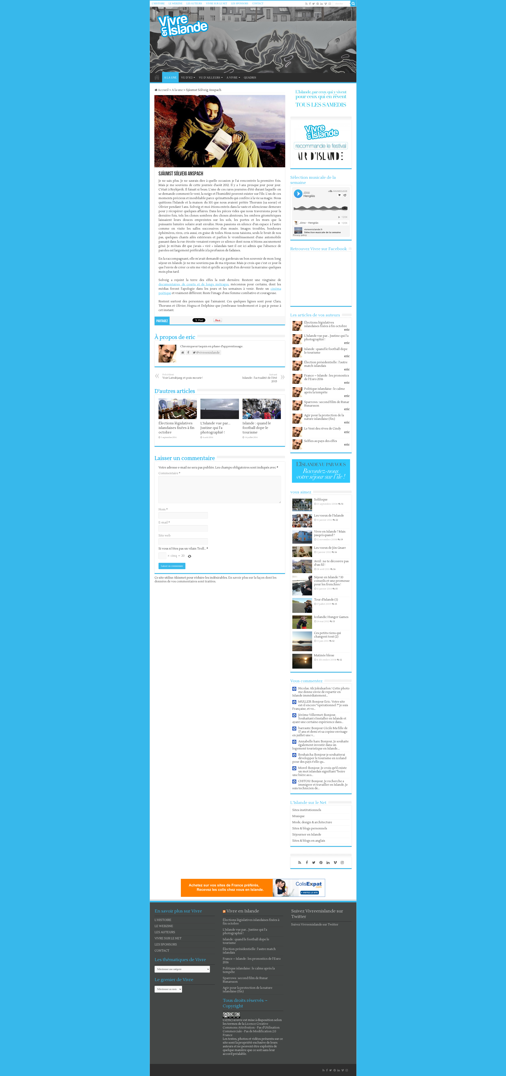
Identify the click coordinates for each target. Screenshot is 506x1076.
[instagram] (329, 3)
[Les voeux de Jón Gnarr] (302, 551)
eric (347, 330)
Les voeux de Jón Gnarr (330, 548)
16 (336, 552)
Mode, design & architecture (312, 822)
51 (342, 504)
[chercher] (353, 4)
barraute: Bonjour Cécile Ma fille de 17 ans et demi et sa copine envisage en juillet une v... (319, 731)
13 (334, 621)
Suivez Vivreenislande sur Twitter (314, 924)
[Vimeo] (325, 3)
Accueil (163, 90)
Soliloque (321, 500)
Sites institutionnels (306, 810)
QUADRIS (250, 77)
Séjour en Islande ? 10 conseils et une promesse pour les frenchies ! (332, 580)
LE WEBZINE (175, 3)
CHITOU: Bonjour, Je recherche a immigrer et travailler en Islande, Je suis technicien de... (320, 784)
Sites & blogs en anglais (308, 841)
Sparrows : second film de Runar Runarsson (326, 404)
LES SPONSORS (239, 3)
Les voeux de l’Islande (329, 516)
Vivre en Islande (243, 911)
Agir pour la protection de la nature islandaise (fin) (324, 417)
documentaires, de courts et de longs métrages (194, 284)
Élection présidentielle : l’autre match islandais (325, 364)
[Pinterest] (317, 3)
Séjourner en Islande (306, 835)
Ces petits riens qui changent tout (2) (327, 635)
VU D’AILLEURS (209, 77)
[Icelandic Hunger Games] (302, 622)
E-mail (164, 522)
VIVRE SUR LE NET (216, 3)
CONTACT (257, 3)
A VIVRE (232, 77)
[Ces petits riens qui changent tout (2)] (302, 641)
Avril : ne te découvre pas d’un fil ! (331, 563)
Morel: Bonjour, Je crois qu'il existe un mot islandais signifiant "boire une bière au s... (319, 771)
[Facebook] (310, 3)
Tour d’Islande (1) (326, 600)
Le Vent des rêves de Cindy (322, 429)
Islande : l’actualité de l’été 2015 (259, 378)
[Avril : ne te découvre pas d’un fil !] (302, 566)
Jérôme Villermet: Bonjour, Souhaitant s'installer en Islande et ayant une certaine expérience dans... (319, 718)
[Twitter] (313, 3)
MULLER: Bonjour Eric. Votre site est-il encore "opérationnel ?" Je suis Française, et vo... (320, 705)
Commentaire (169, 473)
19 (342, 539)
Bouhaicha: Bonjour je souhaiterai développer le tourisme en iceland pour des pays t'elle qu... (319, 758)
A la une (177, 90)
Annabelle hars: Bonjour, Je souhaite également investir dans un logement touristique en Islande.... (320, 745)
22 (337, 520)
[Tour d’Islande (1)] (302, 605)
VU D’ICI (187, 77)
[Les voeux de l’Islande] (302, 520)
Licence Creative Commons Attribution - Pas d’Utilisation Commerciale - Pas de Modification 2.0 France (251, 1029)
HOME (157, 77)
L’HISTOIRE (158, 3)
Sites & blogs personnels (309, 828)
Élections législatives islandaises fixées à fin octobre (176, 428)
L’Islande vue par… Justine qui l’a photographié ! (215, 428)
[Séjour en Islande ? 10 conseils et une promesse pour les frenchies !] (302, 585)
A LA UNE (170, 77)
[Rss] (306, 3)
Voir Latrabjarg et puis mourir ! (182, 376)
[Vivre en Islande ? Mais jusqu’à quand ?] (302, 536)
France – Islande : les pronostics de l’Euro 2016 (326, 377)
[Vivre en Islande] (186, 25)
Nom (163, 509)
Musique (298, 816)
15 (336, 588)
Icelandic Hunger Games (331, 617)
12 (333, 641)
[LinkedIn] (321, 3)
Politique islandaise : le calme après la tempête (324, 390)
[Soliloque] (302, 504)
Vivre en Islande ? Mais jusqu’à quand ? (330, 533)
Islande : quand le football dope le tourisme (257, 428)
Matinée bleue (324, 655)
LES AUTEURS (194, 3)
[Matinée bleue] (302, 661)
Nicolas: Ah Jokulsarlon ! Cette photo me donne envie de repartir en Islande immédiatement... (320, 692)
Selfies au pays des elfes (320, 441)
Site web (165, 536)
